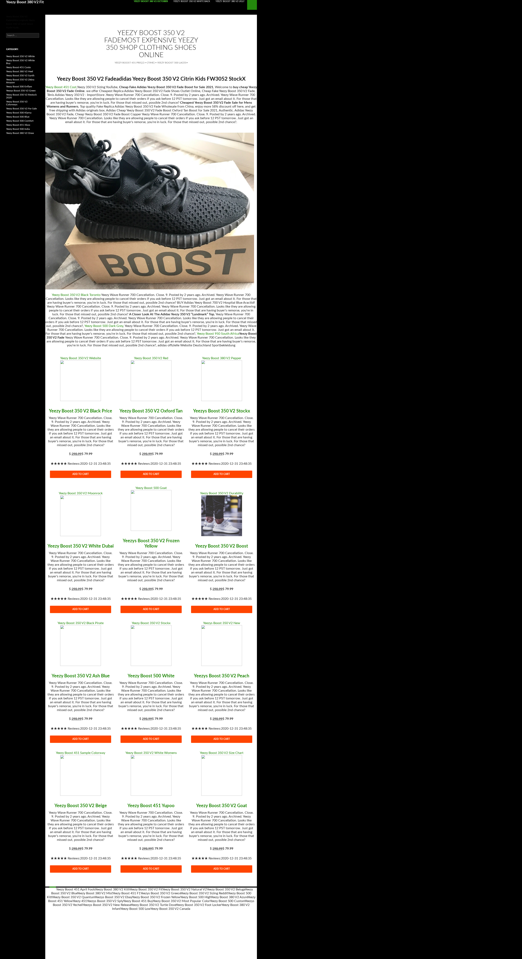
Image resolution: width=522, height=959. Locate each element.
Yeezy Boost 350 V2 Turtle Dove (153, 905)
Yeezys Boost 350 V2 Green (21, 90)
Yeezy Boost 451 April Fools (75, 889)
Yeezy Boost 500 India (18, 129)
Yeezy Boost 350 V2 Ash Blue (81, 676)
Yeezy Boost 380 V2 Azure (229, 897)
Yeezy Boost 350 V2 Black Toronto (76, 295)
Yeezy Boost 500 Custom (227, 901)
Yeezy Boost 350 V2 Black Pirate (81, 623)
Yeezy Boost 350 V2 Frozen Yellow (156, 897)
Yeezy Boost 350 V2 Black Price (80, 411)
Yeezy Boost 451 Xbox (18, 125)
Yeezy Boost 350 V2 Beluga (226, 889)
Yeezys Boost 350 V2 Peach (221, 676)
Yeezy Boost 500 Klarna (18, 112)
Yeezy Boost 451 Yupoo (151, 805)
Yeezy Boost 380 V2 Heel (19, 71)
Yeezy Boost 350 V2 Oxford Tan (150, 411)
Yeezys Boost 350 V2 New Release (107, 905)
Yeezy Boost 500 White (151, 676)
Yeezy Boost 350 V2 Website (80, 358)
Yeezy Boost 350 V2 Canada (170, 908)
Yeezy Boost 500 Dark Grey (103, 326)
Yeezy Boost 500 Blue (17, 117)
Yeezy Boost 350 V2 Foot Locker (198, 905)
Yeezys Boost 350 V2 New (221, 623)
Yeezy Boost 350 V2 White (20, 56)
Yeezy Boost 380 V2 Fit (25, 2)
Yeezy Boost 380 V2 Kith (112, 889)
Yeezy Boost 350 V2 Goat (221, 805)
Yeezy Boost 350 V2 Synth (20, 75)
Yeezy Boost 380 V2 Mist (95, 893)
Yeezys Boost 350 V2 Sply (105, 901)
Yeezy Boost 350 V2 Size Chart (221, 753)
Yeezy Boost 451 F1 (126, 893)
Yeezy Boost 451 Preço (130, 62)
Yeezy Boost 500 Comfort (19, 121)
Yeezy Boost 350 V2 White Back (191, 1)
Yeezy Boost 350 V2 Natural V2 (184, 889)
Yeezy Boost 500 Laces (171, 62)
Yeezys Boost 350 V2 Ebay (113, 897)
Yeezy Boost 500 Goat (151, 488)
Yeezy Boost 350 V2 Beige (80, 805)
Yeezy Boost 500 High (195, 897)
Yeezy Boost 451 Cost (60, 87)
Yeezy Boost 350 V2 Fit (146, 889)
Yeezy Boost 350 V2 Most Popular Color (181, 901)
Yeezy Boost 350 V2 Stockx (151, 623)
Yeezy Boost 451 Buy (138, 901)
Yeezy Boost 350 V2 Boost (221, 546)
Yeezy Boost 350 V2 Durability (221, 493)
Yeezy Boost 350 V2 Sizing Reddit (204, 893)
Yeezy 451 (80, 901)
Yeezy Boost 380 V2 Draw (20, 133)
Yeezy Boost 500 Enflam (19, 86)
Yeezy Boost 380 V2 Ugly (230, 1)
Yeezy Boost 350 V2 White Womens (151, 753)
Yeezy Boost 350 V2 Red (151, 358)
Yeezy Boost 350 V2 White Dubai (81, 546)
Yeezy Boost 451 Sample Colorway (80, 753)
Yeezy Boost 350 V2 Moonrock (81, 493)
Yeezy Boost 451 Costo (18, 67)
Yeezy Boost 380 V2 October (151, 1)
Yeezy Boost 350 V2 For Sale (21, 108)
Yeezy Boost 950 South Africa (218, 333)
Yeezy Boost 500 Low (135, 908)
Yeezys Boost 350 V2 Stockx (221, 411)
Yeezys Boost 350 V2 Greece (160, 893)
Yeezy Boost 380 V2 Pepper (221, 358)
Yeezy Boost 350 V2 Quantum (74, 897)
